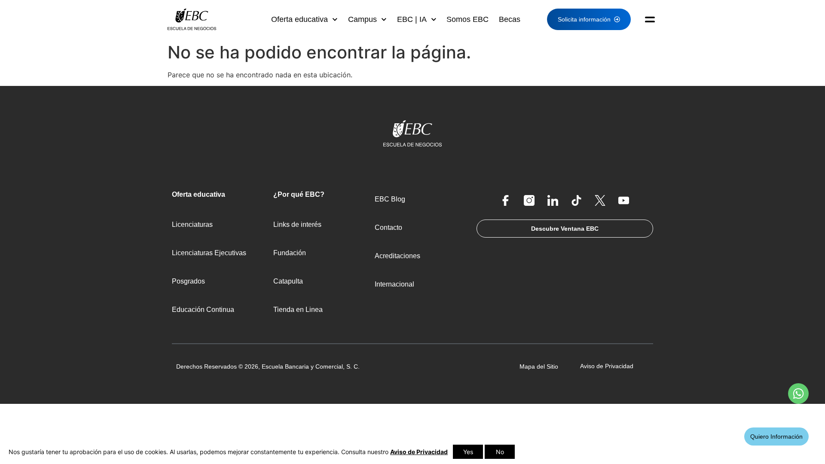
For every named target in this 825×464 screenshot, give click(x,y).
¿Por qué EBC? (298, 194)
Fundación (289, 252)
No (500, 451)
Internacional (394, 284)
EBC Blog (390, 199)
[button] (646, 19)
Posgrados (188, 281)
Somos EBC (467, 19)
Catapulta (288, 281)
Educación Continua (203, 309)
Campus (362, 19)
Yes (468, 451)
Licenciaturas (192, 224)
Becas (509, 19)
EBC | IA (412, 19)
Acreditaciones (397, 255)
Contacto (388, 227)
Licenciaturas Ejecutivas (209, 252)
